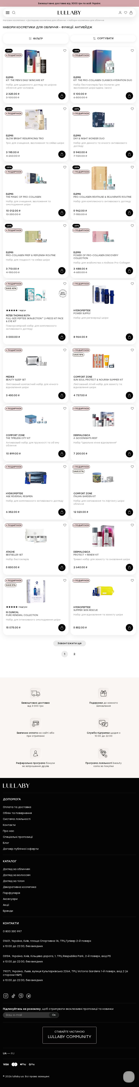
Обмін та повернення (17, 813)
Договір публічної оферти (21, 848)
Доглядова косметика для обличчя (46, 20)
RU (12, 1053)
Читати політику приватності (22, 1076)
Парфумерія (11, 893)
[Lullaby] (69, 13)
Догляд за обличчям (16, 869)
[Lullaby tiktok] (13, 996)
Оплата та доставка (17, 807)
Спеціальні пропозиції (18, 837)
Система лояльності (17, 819)
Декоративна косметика (19, 887)
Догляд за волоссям (16, 875)
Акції (6, 905)
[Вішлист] (125, 12)
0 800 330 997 (12, 931)
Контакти (9, 825)
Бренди (8, 910)
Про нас (8, 831)
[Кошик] (131, 12)
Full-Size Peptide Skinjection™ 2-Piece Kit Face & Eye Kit (34, 318)
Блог (6, 843)
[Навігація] (3, 3)
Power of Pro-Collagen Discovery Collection (95, 255)
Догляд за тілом (13, 881)
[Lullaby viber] (21, 996)
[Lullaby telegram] (28, 996)
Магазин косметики (14, 20)
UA (5, 1053)
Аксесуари (10, 899)
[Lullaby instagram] (6, 996)
